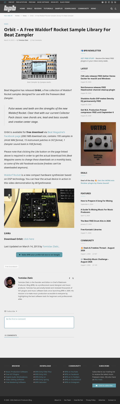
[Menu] (5, 2)
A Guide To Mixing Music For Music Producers (97, 210)
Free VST (11, 2)
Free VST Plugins (12, 374)
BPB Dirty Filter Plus (43, 371)
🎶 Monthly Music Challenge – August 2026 (95, 260)
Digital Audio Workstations (16, 377)
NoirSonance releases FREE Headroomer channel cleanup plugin (98, 88)
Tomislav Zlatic (23, 40)
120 (96, 265)
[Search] (111, 8)
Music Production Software (17, 371)
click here (29, 239)
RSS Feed (98, 379)
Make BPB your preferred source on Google (41, 254)
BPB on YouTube (71, 371)
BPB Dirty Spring (42, 379)
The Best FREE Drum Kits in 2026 (96, 221)
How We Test (78, 400)
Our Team (67, 400)
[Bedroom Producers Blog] (10, 8)
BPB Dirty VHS (41, 374)
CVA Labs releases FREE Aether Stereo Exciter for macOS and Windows (98, 77)
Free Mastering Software (16, 382)
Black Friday (65, 2)
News (93, 8)
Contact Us (112, 400)
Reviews (38, 8)
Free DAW (32, 2)
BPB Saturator (41, 382)
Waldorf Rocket (12, 175)
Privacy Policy (91, 400)
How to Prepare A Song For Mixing (96, 201)
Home (22, 8)
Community (83, 8)
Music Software (43, 2)
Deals (29, 8)
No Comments (37, 40)
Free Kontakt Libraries (91, 229)
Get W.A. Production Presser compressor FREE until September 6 (97, 111)
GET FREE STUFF (87, 58)
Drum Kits (54, 2)
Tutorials (48, 8)
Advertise (102, 400)
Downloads (70, 8)
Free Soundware (11, 267)
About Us (57, 400)
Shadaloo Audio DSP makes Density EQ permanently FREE (97, 99)
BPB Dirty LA (40, 377)
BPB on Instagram (72, 382)
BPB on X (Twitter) (72, 377)
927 (96, 254)
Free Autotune (21, 2)
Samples (59, 8)
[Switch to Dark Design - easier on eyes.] (115, 9)
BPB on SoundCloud (73, 379)
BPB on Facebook (72, 374)
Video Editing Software (15, 379)
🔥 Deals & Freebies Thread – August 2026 (97, 249)
